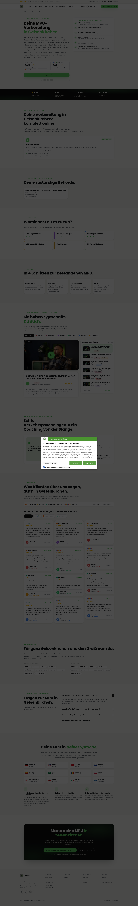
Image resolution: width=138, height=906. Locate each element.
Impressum (57, 461)
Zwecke (46, 463)
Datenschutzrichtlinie (48, 461)
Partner (54, 463)
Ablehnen (76, 463)
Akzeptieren (89, 463)
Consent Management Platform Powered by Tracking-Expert (57, 467)
